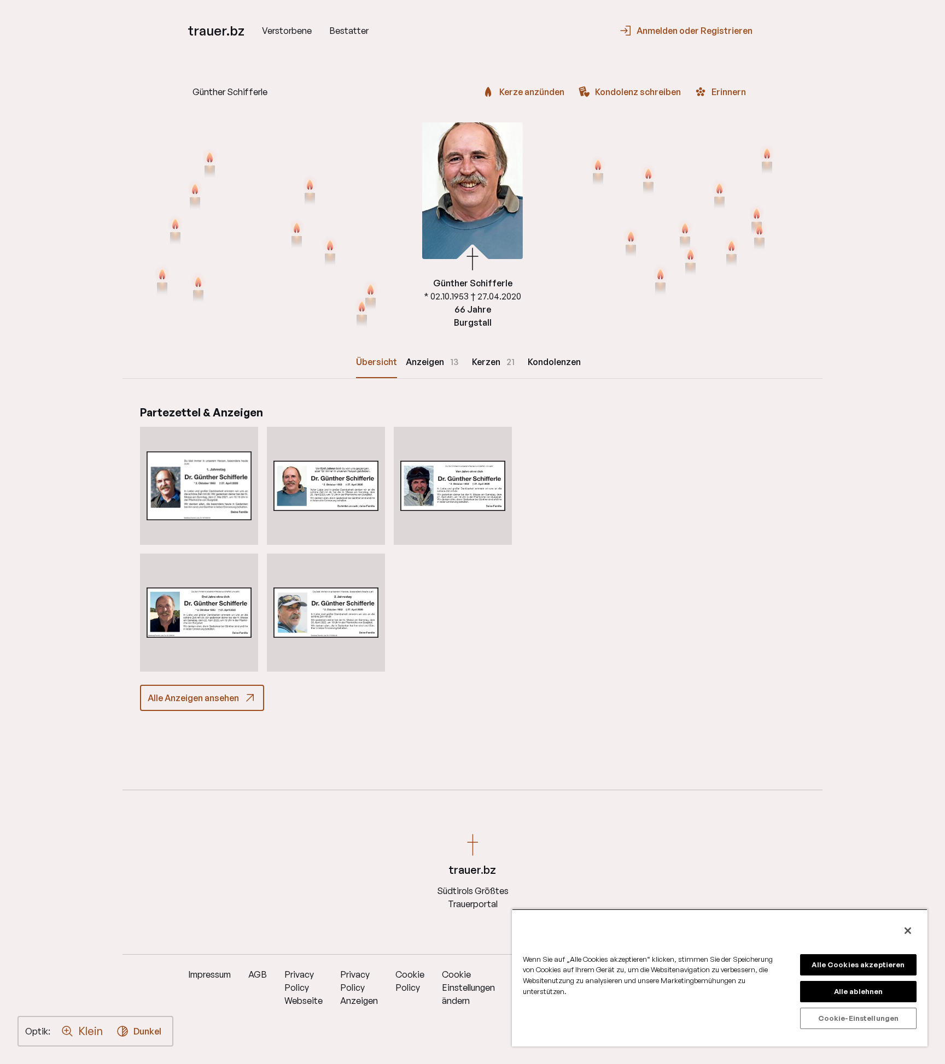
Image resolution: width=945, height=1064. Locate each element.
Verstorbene (287, 30)
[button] (199, 486)
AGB (257, 974)
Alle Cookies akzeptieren (858, 964)
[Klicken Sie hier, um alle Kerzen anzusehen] (195, 196)
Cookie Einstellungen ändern (468, 987)
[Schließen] (908, 931)
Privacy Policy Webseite (303, 987)
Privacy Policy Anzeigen (359, 987)
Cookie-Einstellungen (858, 1018)
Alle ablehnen (858, 991)
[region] (720, 978)
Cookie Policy (409, 981)
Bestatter (349, 30)
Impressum (209, 974)
